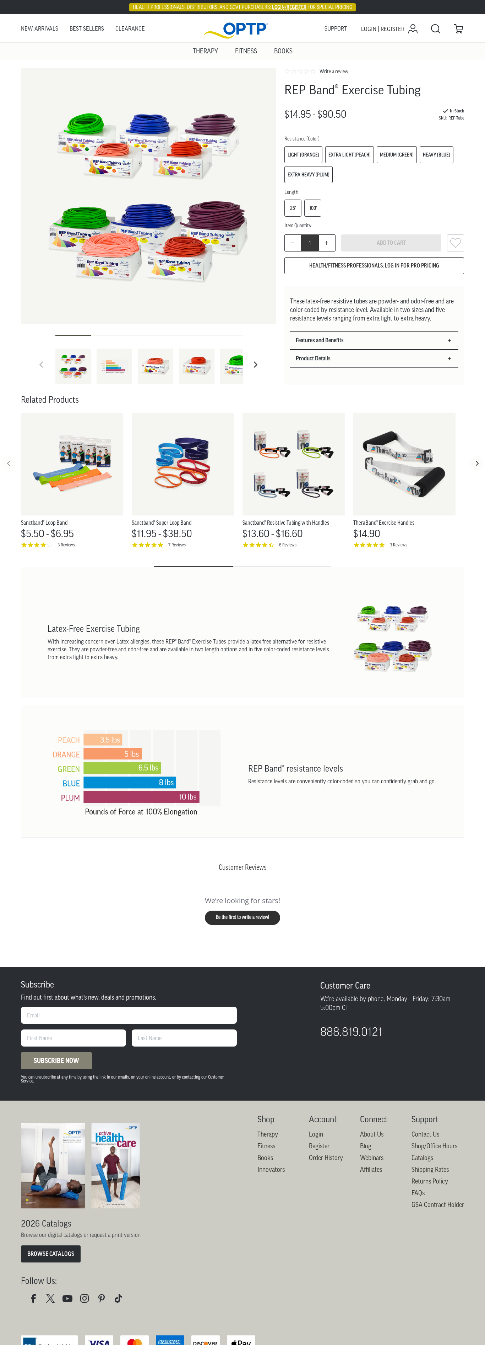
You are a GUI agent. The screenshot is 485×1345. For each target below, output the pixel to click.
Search (435, 29)
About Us (371, 1134)
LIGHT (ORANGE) (303, 155)
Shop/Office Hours (434, 1146)
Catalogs (422, 1158)
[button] (256, 364)
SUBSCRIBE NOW (56, 1061)
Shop (265, 1119)
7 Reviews (177, 545)
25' (293, 208)
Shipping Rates (430, 1169)
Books (265, 1158)
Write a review (334, 71)
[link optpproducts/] (104, 1300)
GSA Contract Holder (438, 1205)
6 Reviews (287, 545)
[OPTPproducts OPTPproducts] (53, 1300)
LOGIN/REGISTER (289, 7)
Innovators (271, 1169)
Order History (326, 1158)
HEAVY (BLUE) (436, 155)
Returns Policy (430, 1181)
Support (336, 28)
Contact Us (425, 1134)
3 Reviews (66, 545)
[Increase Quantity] (327, 242)
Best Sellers (87, 28)
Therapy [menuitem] (205, 51)
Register (319, 1146)
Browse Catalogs (50, 1253)
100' (313, 208)
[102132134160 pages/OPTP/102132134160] (36, 1300)
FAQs (418, 1193)
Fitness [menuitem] (246, 51)
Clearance (130, 28)
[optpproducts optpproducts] (87, 1300)
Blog (365, 1146)
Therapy (267, 1134)
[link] (242, 29)
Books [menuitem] (283, 51)
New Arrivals (39, 28)
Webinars (371, 1158)
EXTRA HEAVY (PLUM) (308, 175)
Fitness (266, 1146)
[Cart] (458, 29)
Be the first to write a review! (242, 917)
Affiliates (371, 1169)
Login (316, 1134)
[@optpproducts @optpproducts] (121, 1300)
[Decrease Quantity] (292, 242)
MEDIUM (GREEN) (397, 155)
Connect (374, 1119)
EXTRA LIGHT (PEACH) (349, 155)
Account (323, 1119)
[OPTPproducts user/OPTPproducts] (70, 1300)
